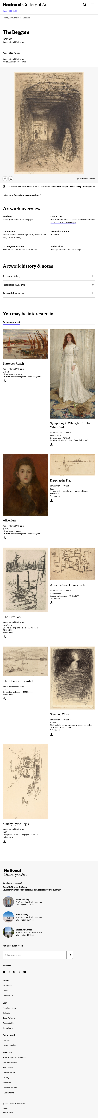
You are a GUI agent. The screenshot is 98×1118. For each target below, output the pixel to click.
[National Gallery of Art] (49, 872)
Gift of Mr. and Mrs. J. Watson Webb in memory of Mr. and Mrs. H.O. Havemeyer (73, 221)
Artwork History (12, 276)
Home (5, 17)
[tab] (11, 322)
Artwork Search (10, 1062)
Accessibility (8, 1023)
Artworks (13, 17)
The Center (8, 1067)
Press (5, 990)
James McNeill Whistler (13, 59)
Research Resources (13, 293)
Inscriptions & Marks (14, 284)
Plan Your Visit (9, 1007)
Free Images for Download (14, 1057)
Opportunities (9, 1045)
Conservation (9, 1072)
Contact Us (8, 995)
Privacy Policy (8, 1112)
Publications (8, 1092)
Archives (7, 1082)
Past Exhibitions (10, 1087)
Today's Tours (9, 1017)
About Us (7, 985)
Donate (6, 1040)
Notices (5, 1109)
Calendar (7, 1013)
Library (6, 1077)
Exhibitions (8, 1028)
